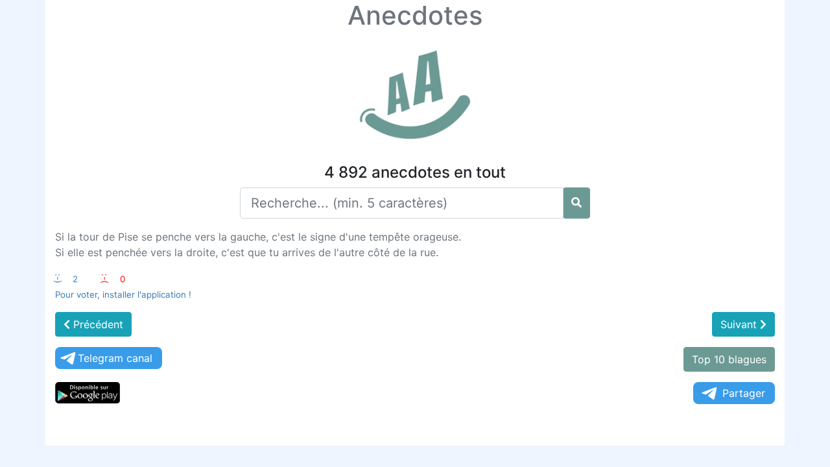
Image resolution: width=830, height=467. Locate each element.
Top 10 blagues (729, 359)
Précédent (96, 324)
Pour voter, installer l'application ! (123, 294)
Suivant (740, 324)
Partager (743, 393)
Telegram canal (115, 358)
